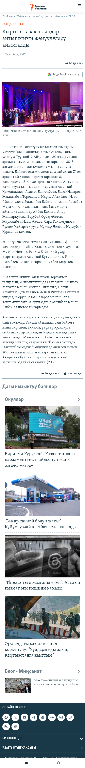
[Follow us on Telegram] (33, 717)
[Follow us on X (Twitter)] (15, 717)
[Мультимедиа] (26, 763)
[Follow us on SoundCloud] (52, 717)
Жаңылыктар (13, 24)
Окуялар (14, 399)
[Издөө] (59, 763)
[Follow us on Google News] (42, 717)
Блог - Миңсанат (23, 671)
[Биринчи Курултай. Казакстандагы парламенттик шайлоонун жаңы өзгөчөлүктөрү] (42, 427)
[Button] (74, 63)
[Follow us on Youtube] (24, 717)
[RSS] (6, 726)
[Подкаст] (15, 726)
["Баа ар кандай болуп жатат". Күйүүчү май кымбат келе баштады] (42, 495)
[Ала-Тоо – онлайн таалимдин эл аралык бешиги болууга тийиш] (18, 685)
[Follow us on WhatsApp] (70, 717)
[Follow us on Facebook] (6, 717)
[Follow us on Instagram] (61, 717)
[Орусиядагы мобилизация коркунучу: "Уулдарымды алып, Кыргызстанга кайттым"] (42, 617)
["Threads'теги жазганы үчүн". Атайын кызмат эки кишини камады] (42, 556)
